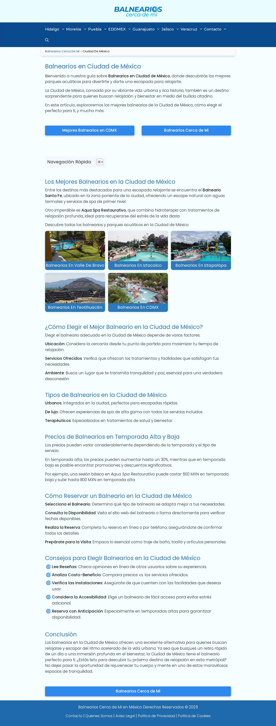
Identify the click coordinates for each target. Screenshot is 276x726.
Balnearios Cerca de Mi (186, 130)
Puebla (94, 29)
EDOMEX (117, 29)
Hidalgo (52, 29)
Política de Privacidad (156, 715)
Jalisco (167, 29)
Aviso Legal (125, 715)
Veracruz (189, 29)
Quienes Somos (99, 715)
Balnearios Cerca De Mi (62, 51)
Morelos (73, 29)
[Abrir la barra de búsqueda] (46, 40)
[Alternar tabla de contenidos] (97, 161)
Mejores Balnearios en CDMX (89, 130)
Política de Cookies (194, 715)
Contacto (212, 29)
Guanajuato (143, 29)
